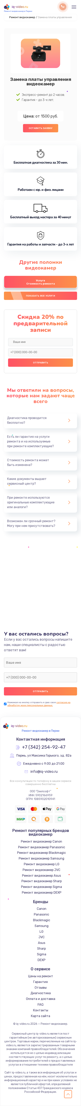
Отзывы (41, 987)
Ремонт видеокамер (22, 17)
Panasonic (41, 914)
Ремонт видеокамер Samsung (41, 858)
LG (41, 931)
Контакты (40, 1010)
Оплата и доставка (40, 999)
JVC (42, 937)
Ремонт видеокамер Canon (41, 841)
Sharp (41, 948)
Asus (41, 943)
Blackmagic (41, 920)
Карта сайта (40, 1016)
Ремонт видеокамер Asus (41, 875)
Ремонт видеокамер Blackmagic (41, 853)
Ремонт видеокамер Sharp (41, 881)
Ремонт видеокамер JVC (41, 870)
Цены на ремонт (40, 976)
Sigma (41, 954)
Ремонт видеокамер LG (41, 864)
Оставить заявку (40, 128)
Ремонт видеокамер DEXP (41, 892)
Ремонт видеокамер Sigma (41, 887)
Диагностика (40, 993)
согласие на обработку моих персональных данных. (38, 704)
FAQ (40, 1004)
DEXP (41, 960)
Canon (41, 909)
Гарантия (40, 982)
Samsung (42, 926)
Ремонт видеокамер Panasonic (41, 847)
